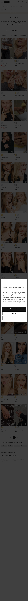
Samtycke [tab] (5, 282)
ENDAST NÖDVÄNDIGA (14, 318)
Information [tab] (14, 282)
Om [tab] (23, 282)
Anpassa (13, 313)
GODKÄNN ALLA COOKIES (14, 309)
